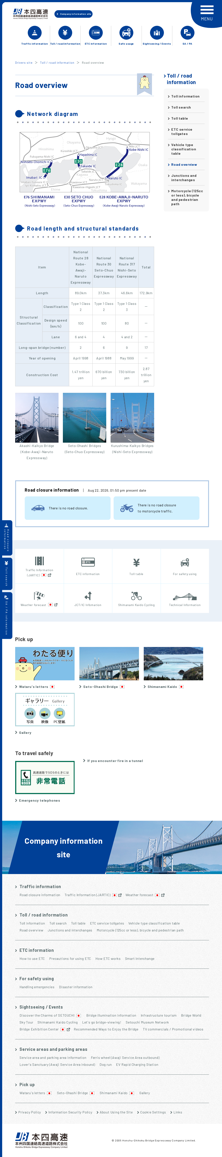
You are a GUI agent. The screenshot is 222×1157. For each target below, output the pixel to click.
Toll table (179, 118)
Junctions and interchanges (183, 177)
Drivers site (24, 62)
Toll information (185, 96)
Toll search (181, 107)
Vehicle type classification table (183, 149)
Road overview (184, 164)
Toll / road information (57, 62)
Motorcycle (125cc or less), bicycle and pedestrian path (187, 197)
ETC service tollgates (182, 131)
